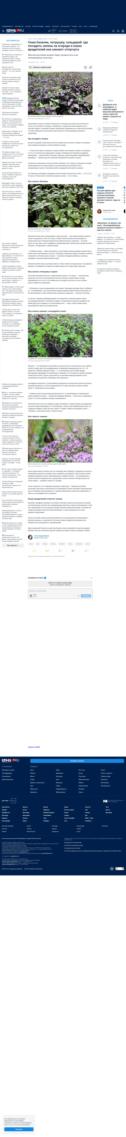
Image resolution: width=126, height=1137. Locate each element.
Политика (82, 776)
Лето (57, 779)
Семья (81, 792)
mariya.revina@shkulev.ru (9, 864)
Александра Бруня (41, 536)
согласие (11, 1125)
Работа (81, 783)
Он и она (82, 770)
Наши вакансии (7, 779)
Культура (59, 776)
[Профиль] (122, 31)
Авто (32, 770)
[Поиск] (113, 31)
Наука (58, 786)
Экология (104, 779)
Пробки (74, 26)
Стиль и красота (106, 773)
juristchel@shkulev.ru (47, 853)
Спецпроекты (105, 786)
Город (32, 779)
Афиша (47, 26)
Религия (81, 789)
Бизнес (32, 773)
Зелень (53, 544)
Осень (81, 773)
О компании (6, 776)
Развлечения (83, 786)
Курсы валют (65, 26)
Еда (31, 786)
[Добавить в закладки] (85, 67)
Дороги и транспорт (37, 783)
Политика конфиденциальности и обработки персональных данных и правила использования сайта (92, 851)
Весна (32, 776)
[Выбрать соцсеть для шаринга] (91, 67)
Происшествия (84, 779)
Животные (34, 789)
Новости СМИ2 (34, 747)
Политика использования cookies (73, 845)
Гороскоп (55, 26)
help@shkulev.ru (15, 856)
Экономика (105, 783)
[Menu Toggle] (3, 31)
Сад (38, 544)
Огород (45, 544)
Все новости (12, 40)
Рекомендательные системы (72, 848)
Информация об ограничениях (73, 842)
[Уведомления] (118, 31)
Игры (85, 26)
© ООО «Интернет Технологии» (33, 869)
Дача (31, 544)
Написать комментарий (42, 67)
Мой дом (59, 783)
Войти (35, 596)
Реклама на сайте (8, 770)
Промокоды (93, 26)
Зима (58, 770)
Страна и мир (105, 776)
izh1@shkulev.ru (23, 852)
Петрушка (79, 544)
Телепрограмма (38, 26)
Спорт (103, 770)
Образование (60, 792)
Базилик (61, 544)
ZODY (80, 26)
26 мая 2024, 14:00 (33, 62)
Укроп (70, 544)
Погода (28, 26)
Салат (87, 544)
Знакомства (19, 26)
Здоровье (33, 792)
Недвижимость (7, 26)
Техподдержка (7, 773)
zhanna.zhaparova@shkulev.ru (10, 861)
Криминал (59, 773)
